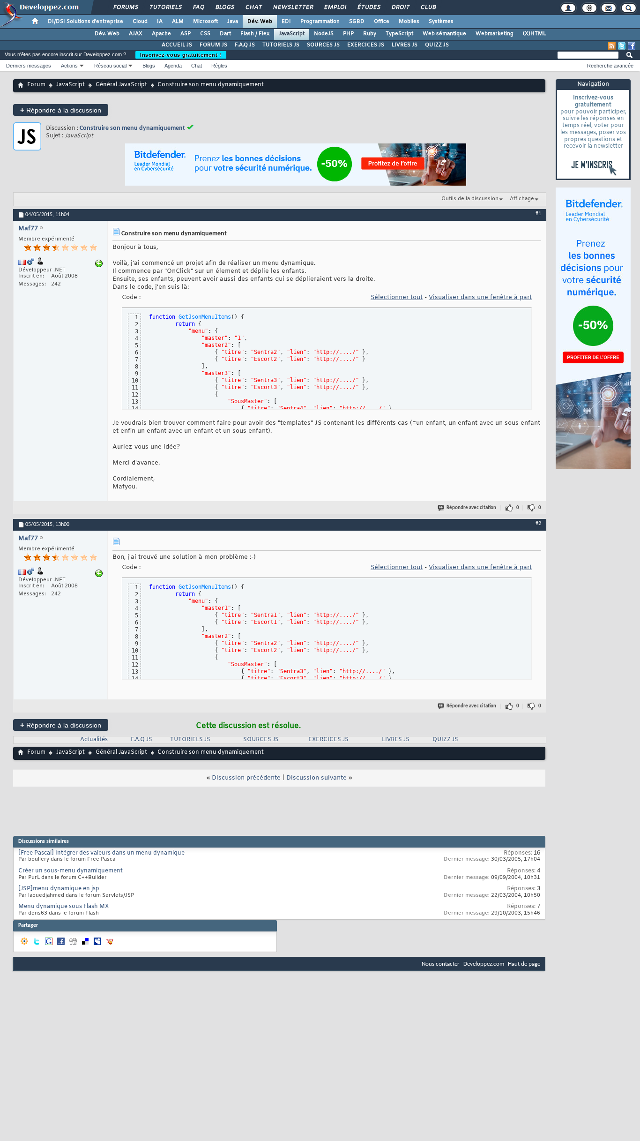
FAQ (198, 7)
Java (232, 21)
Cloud (140, 21)
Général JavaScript (121, 85)
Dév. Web (259, 21)
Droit (400, 7)
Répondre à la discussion (60, 110)
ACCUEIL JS (177, 45)
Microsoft (205, 21)
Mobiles (409, 21)
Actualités (94, 739)
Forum (36, 85)
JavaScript (292, 33)
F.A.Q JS (245, 45)
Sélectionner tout (397, 297)
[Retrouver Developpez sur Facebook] (631, 46)
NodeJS (324, 33)
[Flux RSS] (612, 46)
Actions (69, 65)
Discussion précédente (246, 778)
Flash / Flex (254, 33)
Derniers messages (28, 65)
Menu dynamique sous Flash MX (63, 906)
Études (368, 7)
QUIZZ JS (437, 45)
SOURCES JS (323, 45)
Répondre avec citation (471, 507)
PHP (348, 33)
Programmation (320, 21)
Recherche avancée (610, 65)
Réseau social (110, 65)
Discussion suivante (316, 778)
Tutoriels (165, 7)
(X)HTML (534, 33)
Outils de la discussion (470, 198)
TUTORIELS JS (280, 45)
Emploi (335, 7)
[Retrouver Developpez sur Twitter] (621, 46)
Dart (225, 33)
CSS (205, 33)
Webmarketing (494, 33)
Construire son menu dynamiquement (132, 128)
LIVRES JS (404, 45)
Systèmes (441, 21)
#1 (538, 214)
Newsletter (292, 7)
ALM (178, 21)
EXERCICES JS (365, 45)
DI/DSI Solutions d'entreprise (85, 21)
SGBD (357, 21)
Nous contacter (441, 964)
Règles (219, 65)
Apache (161, 33)
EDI (286, 21)
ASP (185, 33)
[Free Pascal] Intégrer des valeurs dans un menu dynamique (101, 853)
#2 (538, 523)
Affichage (522, 198)
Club (427, 7)
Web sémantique (444, 33)
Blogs (224, 7)
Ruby (369, 33)
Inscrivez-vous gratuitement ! (181, 55)
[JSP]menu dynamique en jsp (58, 889)
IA (160, 21)
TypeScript (399, 33)
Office (381, 21)
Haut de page (524, 964)
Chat (253, 7)
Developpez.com (483, 964)
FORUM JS (213, 45)
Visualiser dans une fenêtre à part (480, 297)
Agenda (173, 65)
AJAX (135, 33)
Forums (125, 7)
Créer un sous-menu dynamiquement (70, 871)
